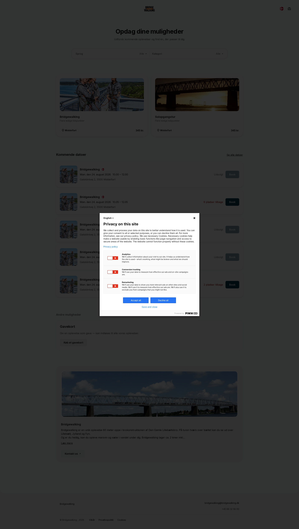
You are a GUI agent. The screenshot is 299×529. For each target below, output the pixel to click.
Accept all (136, 300)
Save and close (149, 307)
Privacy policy (110, 246)
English (108, 218)
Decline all (163, 300)
